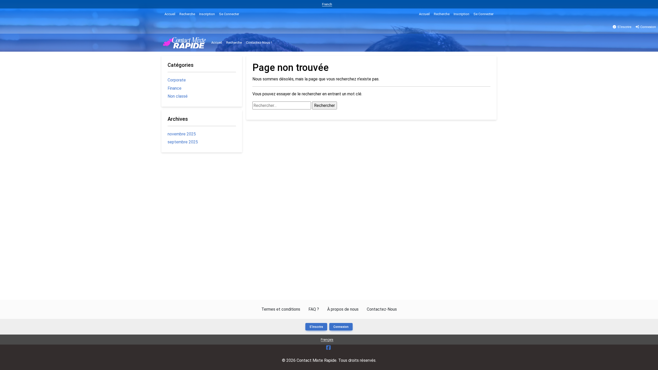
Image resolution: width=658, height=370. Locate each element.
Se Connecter (229, 14)
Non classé (178, 96)
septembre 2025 (183, 142)
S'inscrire (624, 27)
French (327, 4)
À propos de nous (343, 309)
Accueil (169, 14)
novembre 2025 (182, 134)
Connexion (647, 27)
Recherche (187, 14)
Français (327, 339)
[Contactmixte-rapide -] (184, 43)
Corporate (177, 80)
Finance (174, 88)
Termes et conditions (280, 309)
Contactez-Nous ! (259, 42)
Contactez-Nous (382, 309)
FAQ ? (313, 309)
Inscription (207, 14)
